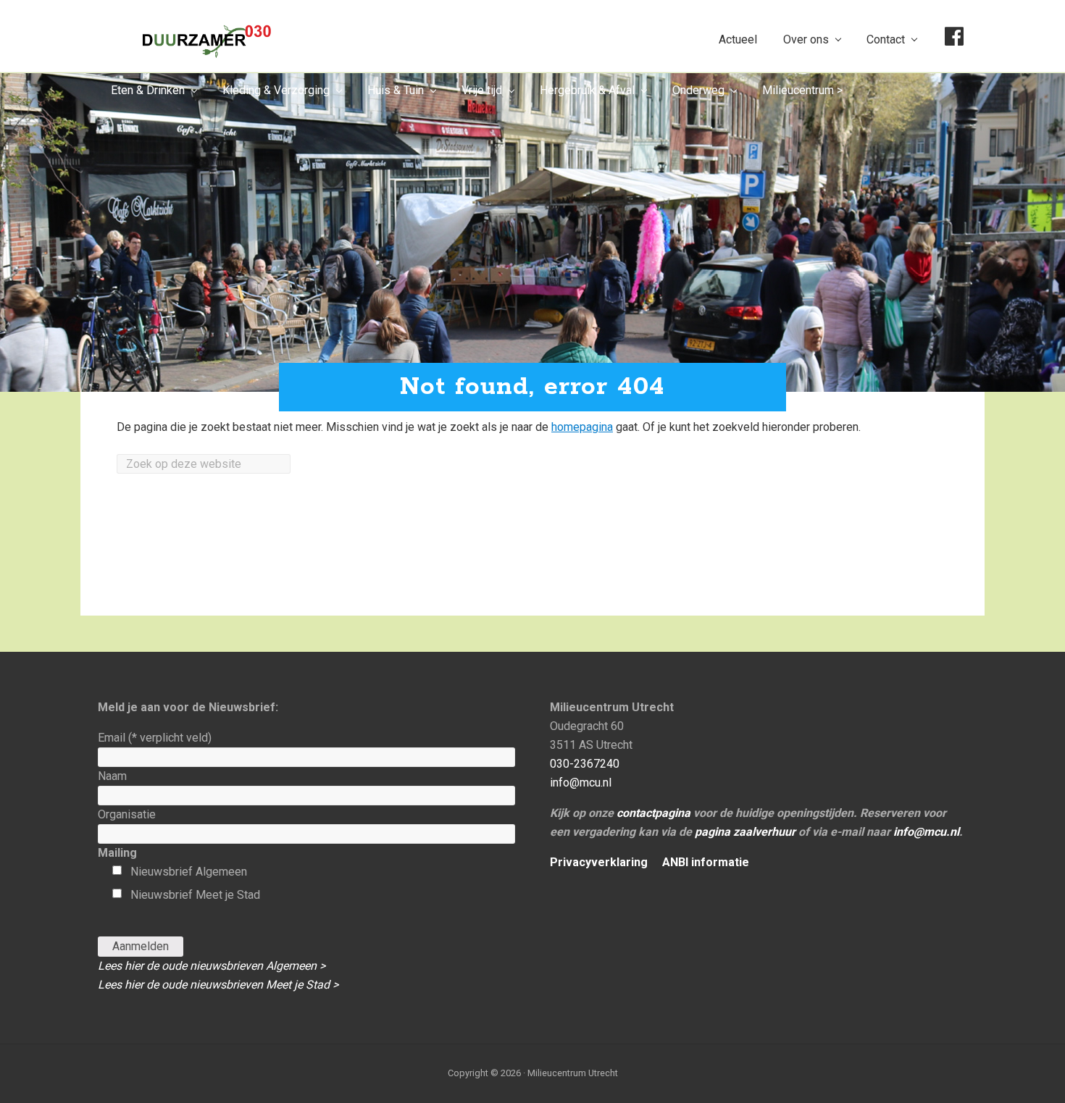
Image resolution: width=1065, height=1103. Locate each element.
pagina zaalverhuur (745, 832)
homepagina (582, 427)
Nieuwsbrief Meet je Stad (195, 895)
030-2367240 (584, 764)
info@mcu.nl (580, 782)
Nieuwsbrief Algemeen (188, 871)
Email (155, 738)
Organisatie (127, 814)
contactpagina (653, 813)
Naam (112, 776)
